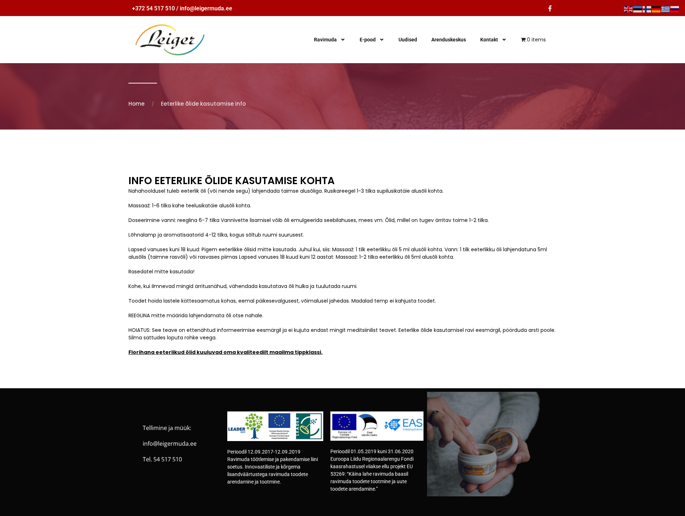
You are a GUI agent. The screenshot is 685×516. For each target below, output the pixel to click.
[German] (656, 8)
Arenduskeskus (448, 39)
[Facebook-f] (550, 8)
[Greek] (665, 8)
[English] (628, 8)
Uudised (408, 39)
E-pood (368, 39)
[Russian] (675, 8)
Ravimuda (325, 39)
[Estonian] (638, 8)
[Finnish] (647, 8)
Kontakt (489, 39)
